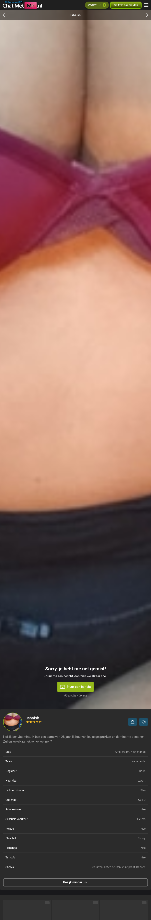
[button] (132, 722)
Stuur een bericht (78, 687)
